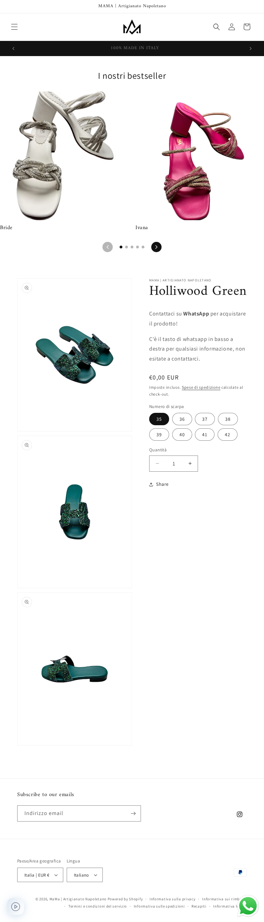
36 (182, 419)
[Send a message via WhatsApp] (248, 906)
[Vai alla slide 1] (121, 247)
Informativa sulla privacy (173, 899)
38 (228, 419)
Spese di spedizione (201, 387)
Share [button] (162, 484)
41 (204, 434)
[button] (14, 26)
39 (159, 434)
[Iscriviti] (133, 813)
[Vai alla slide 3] (132, 247)
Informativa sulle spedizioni (159, 906)
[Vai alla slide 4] (137, 247)
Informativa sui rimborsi (224, 899)
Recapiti (199, 906)
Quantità (158, 450)
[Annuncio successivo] (250, 48)
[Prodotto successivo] (156, 247)
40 (182, 434)
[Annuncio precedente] (13, 48)
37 (205, 419)
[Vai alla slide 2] (126, 247)
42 (227, 434)
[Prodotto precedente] (107, 247)
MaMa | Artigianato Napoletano (78, 899)
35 (159, 419)
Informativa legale (230, 906)
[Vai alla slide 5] (143, 247)
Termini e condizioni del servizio (97, 906)
